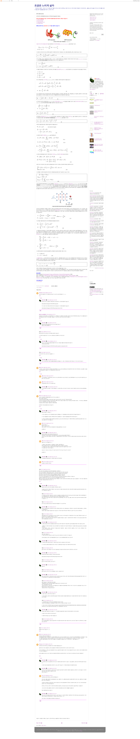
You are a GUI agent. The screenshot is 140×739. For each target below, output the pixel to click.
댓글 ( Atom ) (44, 725)
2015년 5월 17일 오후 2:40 (45, 352)
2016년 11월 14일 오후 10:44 (52, 386)
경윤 (40, 367)
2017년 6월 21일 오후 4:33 (48, 461)
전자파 (54, 43)
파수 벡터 (45, 79)
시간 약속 (49, 25)
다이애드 (53, 154)
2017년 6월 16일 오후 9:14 (52, 432)
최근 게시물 (39, 723)
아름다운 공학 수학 (93, 17)
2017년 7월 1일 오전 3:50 (48, 493)
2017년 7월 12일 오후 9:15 (52, 564)
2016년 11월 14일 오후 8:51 (46, 367)
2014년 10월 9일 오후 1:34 (52, 341)
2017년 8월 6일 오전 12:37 (52, 693)
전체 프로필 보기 (92, 89)
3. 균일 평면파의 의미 (40, 22)
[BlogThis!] (53, 286)
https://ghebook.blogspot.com (95, 294)
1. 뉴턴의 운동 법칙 (40, 19)
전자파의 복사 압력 (79, 101)
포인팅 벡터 (57, 101)
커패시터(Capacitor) (97, 133)
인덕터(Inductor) (97, 105)
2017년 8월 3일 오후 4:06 (48, 675)
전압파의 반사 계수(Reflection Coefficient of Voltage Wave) (98, 128)
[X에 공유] (54, 286)
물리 (94, 95)
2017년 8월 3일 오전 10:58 (52, 660)
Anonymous (92, 203)
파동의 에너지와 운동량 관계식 (42, 43)
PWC (40, 395)
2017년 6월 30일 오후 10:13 (52, 485)
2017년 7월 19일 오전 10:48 (52, 609)
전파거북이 (44, 322)
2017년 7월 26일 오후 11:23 (46, 634)
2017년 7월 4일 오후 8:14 (45, 627)
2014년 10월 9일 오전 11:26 (46, 331)
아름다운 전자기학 (93, 18)
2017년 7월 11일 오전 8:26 (51, 540)
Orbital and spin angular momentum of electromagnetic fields (56, 275)
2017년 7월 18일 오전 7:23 (48, 600)
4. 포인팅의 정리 (39, 23)
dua (42, 675)
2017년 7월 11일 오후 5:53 (48, 547)
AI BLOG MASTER (93, 195)
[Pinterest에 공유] (56, 286)
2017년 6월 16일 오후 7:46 (48, 423)
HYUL (91, 233)
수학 (91, 93)
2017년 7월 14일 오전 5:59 (48, 580)
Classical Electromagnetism (64, 274)
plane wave (64, 69)
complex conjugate (48, 116)
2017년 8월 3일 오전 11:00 (51, 668)
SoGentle (40, 292)
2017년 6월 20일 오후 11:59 (48, 440)
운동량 (58, 43)
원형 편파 (71, 183)
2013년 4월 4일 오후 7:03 (50, 314)
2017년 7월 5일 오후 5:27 (51, 506)
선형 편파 (56, 183)
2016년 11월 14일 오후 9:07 (48, 375)
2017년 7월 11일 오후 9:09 (51, 552)
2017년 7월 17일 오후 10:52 (52, 592)
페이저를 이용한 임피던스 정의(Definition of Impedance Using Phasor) (98, 123)
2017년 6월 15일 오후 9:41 (52, 410)
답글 (40, 295)
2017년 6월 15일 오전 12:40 (46, 395)
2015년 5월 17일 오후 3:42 (52, 359)
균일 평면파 (58, 69)
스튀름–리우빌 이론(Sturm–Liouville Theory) (98, 150)
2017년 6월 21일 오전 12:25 (52, 456)
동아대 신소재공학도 (42, 314)
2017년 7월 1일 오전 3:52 (48, 501)
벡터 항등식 (44, 135)
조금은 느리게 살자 (44, 5)
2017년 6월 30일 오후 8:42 (45, 469)
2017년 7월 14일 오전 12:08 (52, 574)
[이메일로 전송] (51, 286)
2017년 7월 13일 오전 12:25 (48, 569)
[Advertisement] (97, 59)
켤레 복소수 (43, 116)
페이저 (70, 116)
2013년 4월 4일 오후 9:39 (51, 322)
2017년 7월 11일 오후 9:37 (48, 559)
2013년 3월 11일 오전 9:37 (47, 292)
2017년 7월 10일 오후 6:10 (48, 532)
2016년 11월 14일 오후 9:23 (48, 381)
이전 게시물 (84, 723)
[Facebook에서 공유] (55, 286)
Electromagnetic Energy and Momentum (51, 274)
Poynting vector (61, 101)
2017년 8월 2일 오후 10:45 (47, 644)
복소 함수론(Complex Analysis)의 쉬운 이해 (98, 139)
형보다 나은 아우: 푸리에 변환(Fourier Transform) (98, 145)
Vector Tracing (92, 192)
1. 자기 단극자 (39, 281)
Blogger (81, 730)
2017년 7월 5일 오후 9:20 (48, 513)
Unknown (41, 644)
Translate (97, 40)
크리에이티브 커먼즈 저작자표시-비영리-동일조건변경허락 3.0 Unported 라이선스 (96, 290)
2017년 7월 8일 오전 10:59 (52, 522)
